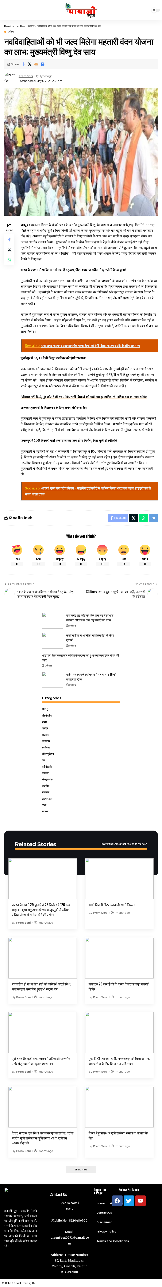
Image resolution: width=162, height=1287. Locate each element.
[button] (81, 1169)
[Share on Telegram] (153, 518)
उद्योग (44, 721)
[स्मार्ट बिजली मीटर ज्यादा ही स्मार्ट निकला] (119, 878)
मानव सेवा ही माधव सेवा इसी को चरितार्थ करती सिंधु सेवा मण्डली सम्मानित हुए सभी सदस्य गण (41, 986)
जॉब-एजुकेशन (48, 753)
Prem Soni (26, 76)
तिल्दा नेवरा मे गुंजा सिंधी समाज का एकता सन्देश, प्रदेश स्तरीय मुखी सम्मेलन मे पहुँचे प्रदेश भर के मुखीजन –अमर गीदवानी (42, 1137)
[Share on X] (30, 64)
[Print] (43, 64)
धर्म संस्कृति (47, 766)
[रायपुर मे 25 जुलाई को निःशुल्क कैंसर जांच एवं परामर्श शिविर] (119, 958)
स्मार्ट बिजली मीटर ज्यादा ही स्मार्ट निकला (112, 904)
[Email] (36, 64)
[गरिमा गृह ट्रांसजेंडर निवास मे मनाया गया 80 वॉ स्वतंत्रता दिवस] (52, 680)
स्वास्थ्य (45, 811)
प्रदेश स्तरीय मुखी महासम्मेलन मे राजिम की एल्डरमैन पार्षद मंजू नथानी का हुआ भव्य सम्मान (41, 1061)
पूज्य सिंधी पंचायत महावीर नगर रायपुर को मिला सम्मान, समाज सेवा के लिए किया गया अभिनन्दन (119, 1061)
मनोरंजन (45, 773)
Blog (45, 709)
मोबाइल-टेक (47, 779)
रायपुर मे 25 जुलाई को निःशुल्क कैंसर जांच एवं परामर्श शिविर (118, 986)
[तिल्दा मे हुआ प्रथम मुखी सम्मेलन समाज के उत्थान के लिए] (119, 1107)
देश (43, 760)
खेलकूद (45, 734)
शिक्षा (44, 805)
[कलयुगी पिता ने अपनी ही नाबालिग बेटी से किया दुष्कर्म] (52, 641)
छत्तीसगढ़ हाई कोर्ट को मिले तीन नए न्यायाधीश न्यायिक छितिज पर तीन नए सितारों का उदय (89, 617)
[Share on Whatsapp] (9, 260)
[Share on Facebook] (23, 64)
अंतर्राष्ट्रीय (47, 715)
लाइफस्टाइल (47, 798)
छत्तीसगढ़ (11, 32)
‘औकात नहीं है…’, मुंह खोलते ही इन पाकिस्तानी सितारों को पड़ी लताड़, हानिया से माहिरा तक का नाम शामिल (84, 397)
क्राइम (45, 728)
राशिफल (45, 792)
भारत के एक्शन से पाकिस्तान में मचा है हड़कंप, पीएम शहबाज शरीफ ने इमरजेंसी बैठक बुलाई (73, 270)
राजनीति (45, 785)
